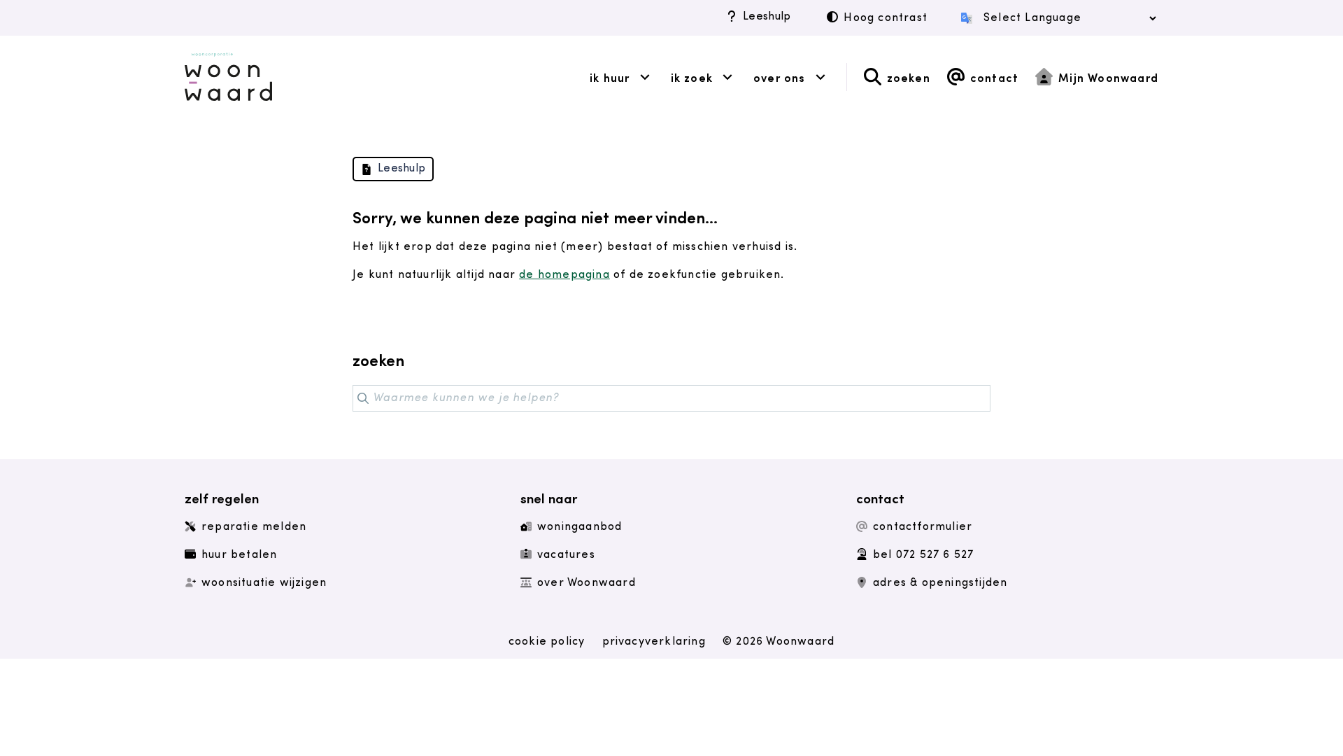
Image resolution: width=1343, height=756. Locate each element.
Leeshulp (766, 16)
